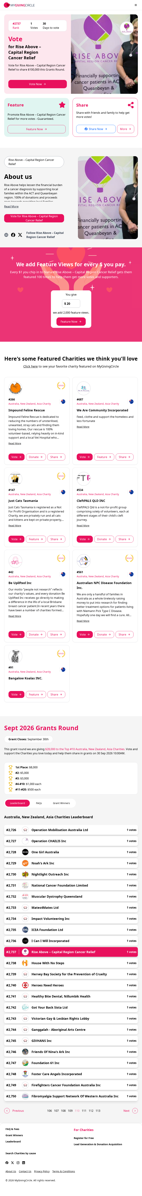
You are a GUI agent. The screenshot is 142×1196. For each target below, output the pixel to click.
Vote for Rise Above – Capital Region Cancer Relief (34, 218)
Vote (14, 457)
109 (70, 1111)
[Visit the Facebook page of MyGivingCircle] (7, 1162)
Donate (34, 457)
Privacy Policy (42, 1171)
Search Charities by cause (21, 1153)
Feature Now (69, 321)
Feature (102, 457)
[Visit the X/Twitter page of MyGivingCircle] (12, 1162)
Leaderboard (13, 1141)
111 (84, 1111)
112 (91, 1111)
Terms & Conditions (63, 1171)
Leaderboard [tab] (17, 803)
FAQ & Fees (12, 1129)
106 (49, 1111)
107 (56, 1111)
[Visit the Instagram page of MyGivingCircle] (18, 1162)
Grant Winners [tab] (61, 803)
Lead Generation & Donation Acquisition (98, 1144)
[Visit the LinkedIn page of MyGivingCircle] (23, 1162)
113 (98, 1111)
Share (54, 457)
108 (63, 1111)
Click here (30, 366)
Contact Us (25, 1171)
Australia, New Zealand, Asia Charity (29, 403)
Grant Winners (14, 1135)
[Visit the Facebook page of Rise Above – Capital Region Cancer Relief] (13, 235)
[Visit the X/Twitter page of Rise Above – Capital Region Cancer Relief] (20, 235)
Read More (14, 443)
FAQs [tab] (39, 803)
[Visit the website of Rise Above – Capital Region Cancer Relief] (6, 235)
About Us (11, 1171)
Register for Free (84, 1138)
